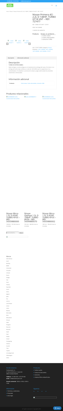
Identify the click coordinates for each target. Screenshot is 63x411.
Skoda (7, 336)
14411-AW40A (49, 49)
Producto (35, 34)
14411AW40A (43, 51)
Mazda (8, 310)
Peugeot (8, 324)
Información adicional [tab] (23, 58)
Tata (7, 348)
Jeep (7, 296)
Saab (7, 332)
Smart (7, 339)
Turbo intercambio (31, 83)
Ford (7, 282)
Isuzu (7, 289)
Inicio (7, 11)
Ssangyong (9, 341)
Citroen (8, 273)
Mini (7, 315)
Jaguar (8, 294)
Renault (8, 329)
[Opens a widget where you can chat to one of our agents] (57, 408)
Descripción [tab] (11, 58)
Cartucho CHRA (40, 83)
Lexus (7, 306)
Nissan (11, 11)
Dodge (8, 277)
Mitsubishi (9, 317)
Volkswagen (9, 355)
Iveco (7, 291)
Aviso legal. (10, 395)
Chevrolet (8, 268)
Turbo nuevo (24, 83)
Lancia (8, 301)
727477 (49, 51)
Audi (7, 261)
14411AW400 (35, 51)
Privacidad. (10, 393)
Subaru (8, 343)
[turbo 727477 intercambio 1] (18, 25)
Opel (7, 322)
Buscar (21, 232)
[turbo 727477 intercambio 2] (18, 43)
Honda (8, 284)
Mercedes (8, 313)
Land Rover (9, 303)
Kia (7, 299)
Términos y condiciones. (13, 391)
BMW (7, 265)
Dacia (7, 275)
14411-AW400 (41, 49)
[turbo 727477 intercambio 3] (26, 43)
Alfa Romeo (9, 258)
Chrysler (8, 270)
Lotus (7, 308)
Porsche (8, 327)
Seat (7, 334)
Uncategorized (10, 353)
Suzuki (8, 346)
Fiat (7, 280)
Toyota (8, 350)
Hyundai (8, 287)
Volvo (7, 357)
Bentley (8, 263)
